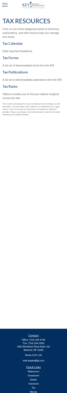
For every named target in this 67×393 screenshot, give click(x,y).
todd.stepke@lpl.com (33, 360)
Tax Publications (15, 72)
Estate (33, 379)
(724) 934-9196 (37, 339)
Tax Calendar (12, 43)
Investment (33, 375)
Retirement (33, 371)
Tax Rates (10, 86)
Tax (33, 387)
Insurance (33, 383)
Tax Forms (10, 57)
